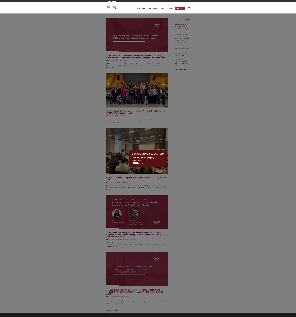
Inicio (138, 8)
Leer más (140, 163)
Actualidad (163, 8)
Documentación (153, 8)
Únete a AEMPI (180, 8)
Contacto (170, 8)
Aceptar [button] (135, 163)
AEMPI (143, 8)
